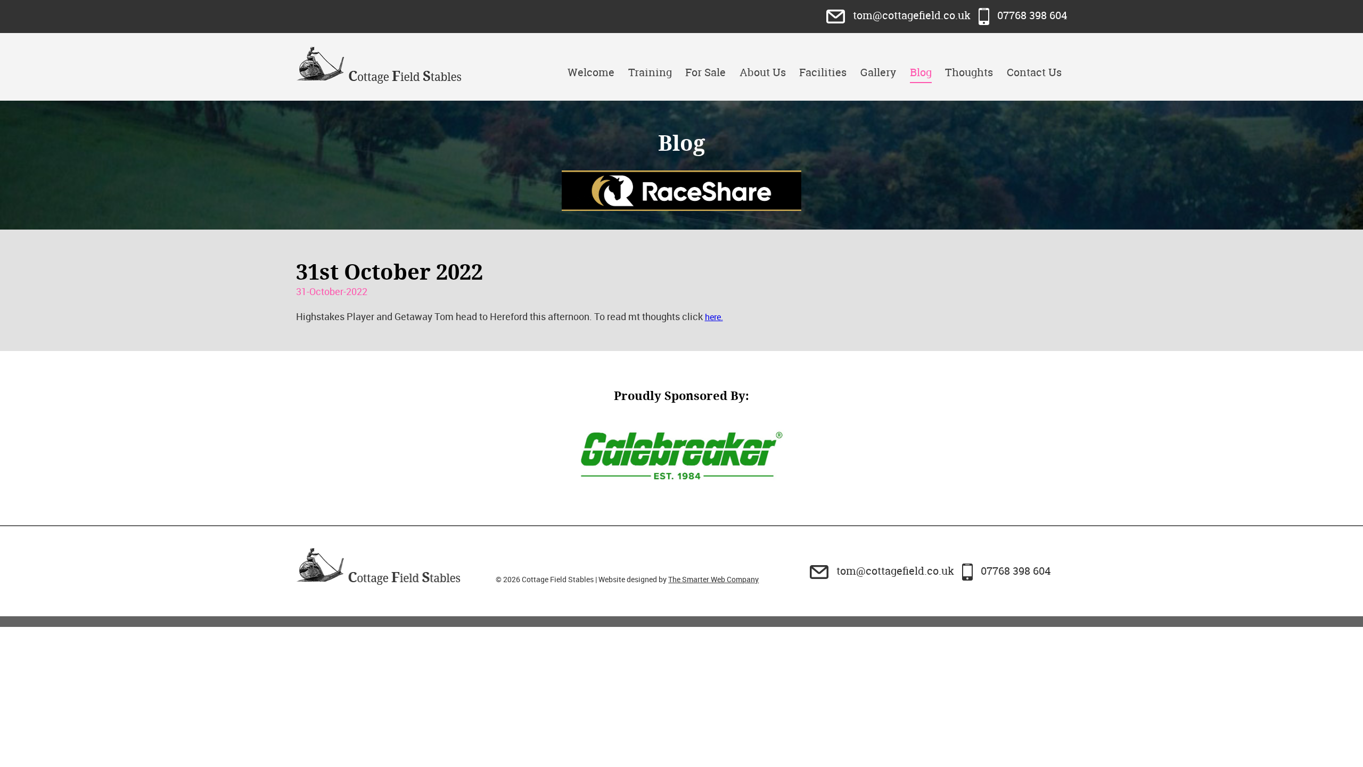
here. (714, 317)
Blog (921, 72)
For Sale (705, 72)
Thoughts (969, 72)
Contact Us (1034, 72)
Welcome (591, 72)
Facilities (823, 72)
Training (650, 72)
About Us (763, 72)
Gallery (878, 72)
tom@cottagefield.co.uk (911, 15)
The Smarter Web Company (713, 579)
